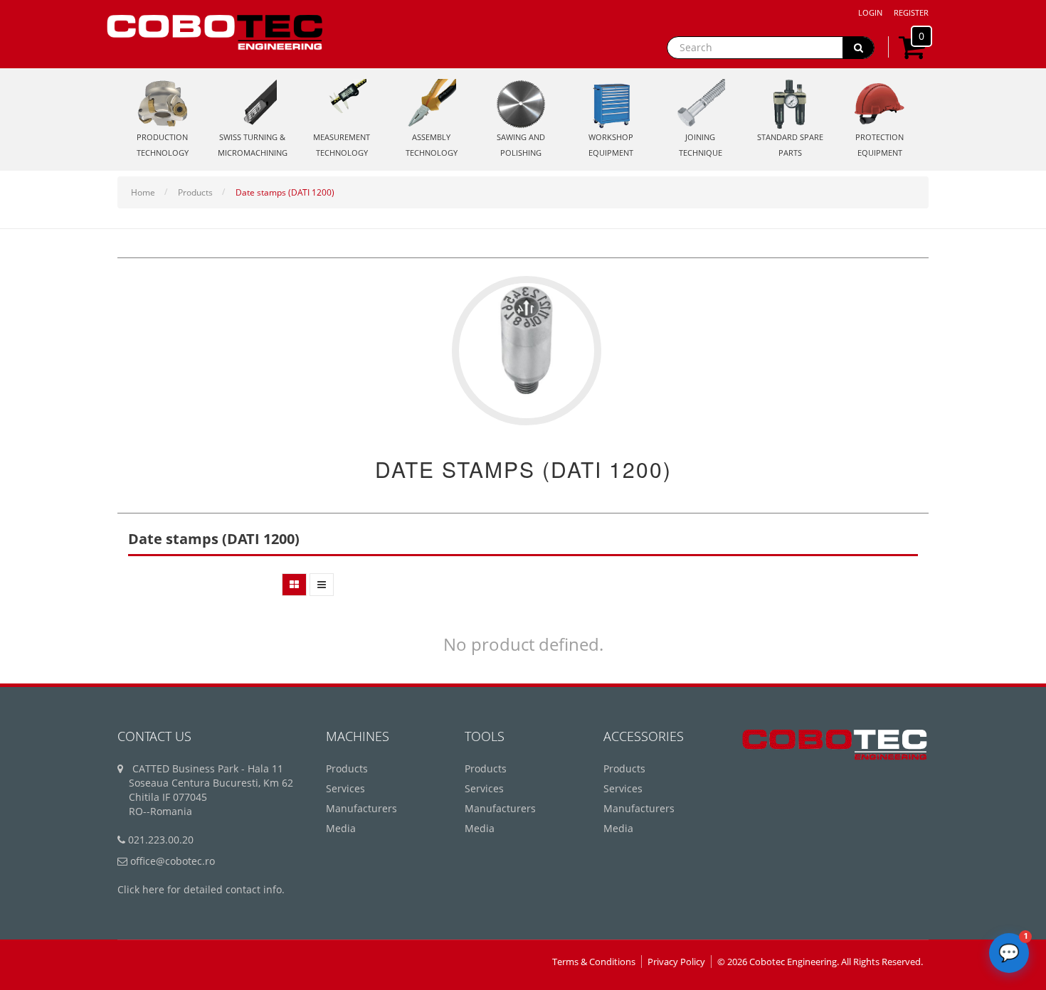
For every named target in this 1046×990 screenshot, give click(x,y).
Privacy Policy (676, 961)
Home (143, 192)
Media (341, 828)
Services (345, 788)
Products (195, 192)
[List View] (322, 584)
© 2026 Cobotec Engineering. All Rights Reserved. (820, 961)
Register (911, 12)
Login (870, 12)
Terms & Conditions (593, 961)
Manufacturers (361, 808)
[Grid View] (294, 584)
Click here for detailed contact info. (201, 889)
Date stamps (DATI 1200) (285, 192)
